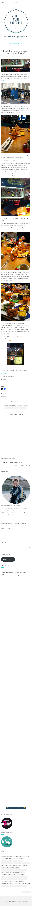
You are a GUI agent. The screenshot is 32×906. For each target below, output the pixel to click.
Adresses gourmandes (16, 43)
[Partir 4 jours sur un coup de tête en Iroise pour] (16, 766)
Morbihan (4, 874)
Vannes (25, 885)
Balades (27, 856)
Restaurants (22, 407)
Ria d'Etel (11, 881)
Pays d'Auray (12, 876)
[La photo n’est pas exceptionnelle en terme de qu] (16, 704)
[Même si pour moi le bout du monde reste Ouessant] (16, 626)
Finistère (25, 865)
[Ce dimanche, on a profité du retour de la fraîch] (16, 795)
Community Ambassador (9, 155)
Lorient (22, 872)
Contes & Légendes (6, 863)
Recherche (26, 891)
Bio (2, 858)
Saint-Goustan (19, 881)
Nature (23, 874)
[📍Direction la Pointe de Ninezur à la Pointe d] (16, 648)
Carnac (15, 860)
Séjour (8, 885)
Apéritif (20, 405)
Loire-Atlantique (14, 872)
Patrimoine (4, 876)
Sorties (3, 885)
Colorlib (15, 901)
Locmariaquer (5, 872)
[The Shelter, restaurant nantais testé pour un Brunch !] (15, 65)
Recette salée (11, 879)
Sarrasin (12, 883)
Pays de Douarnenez (22, 876)
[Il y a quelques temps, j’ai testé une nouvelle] (16, 740)
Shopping (27, 883)
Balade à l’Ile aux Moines (22, 465)
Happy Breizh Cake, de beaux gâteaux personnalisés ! (12, 463)
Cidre (19, 860)
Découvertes (5, 865)
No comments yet (15, 401)
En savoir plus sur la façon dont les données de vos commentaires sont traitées (15, 456)
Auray (21, 856)
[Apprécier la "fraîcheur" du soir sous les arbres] (16, 780)
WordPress (25, 901)
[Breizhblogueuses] (6, 823)
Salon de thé (5, 883)
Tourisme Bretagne (17, 885)
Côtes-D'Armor (26, 863)
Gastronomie (5, 867)
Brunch (25, 405)
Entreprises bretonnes (15, 865)
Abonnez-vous (8, 559)
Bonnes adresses (9, 858)
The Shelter (6, 80)
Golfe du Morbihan (15, 867)
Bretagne (4, 860)
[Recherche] (30, 2)
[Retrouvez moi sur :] (6, 841)
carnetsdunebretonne (21, 56)
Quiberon (4, 879)
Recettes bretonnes (21, 879)
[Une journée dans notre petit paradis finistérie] (16, 597)
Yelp (24, 108)
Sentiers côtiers (20, 883)
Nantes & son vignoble (11, 407)
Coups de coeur (17, 863)
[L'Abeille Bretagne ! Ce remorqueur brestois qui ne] (16, 672)
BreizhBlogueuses (19, 858)
